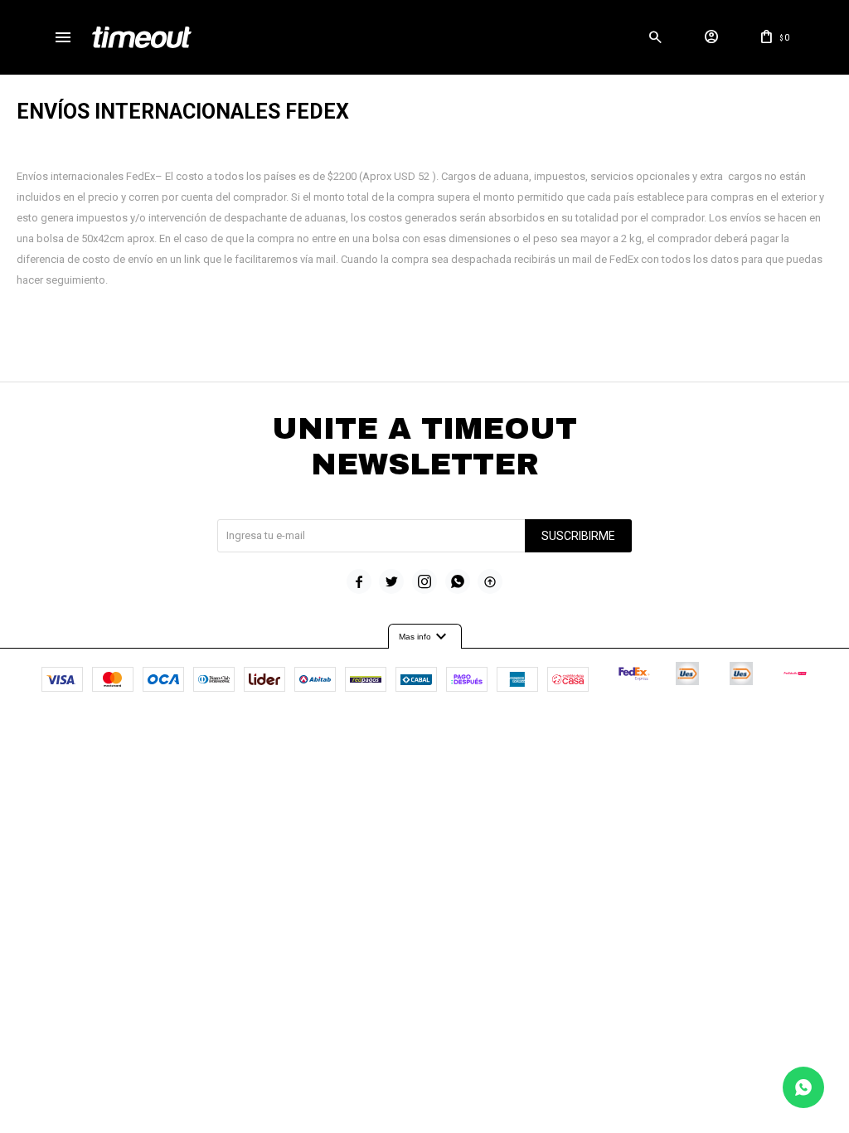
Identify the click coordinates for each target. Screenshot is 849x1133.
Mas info (425, 637)
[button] (655, 37)
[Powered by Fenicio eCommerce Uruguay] (493, 730)
